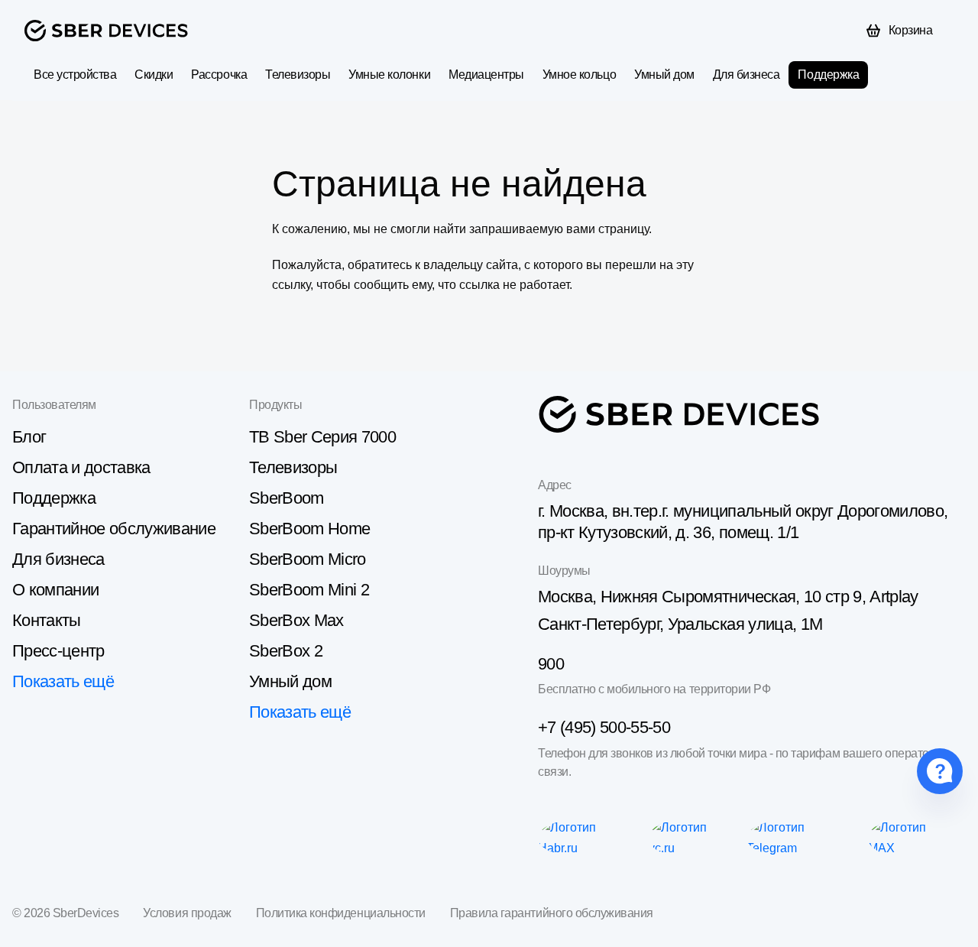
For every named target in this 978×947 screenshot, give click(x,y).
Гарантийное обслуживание (113, 528)
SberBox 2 (285, 650)
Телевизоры (297, 74)
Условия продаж (187, 912)
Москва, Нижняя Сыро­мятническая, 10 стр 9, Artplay (728, 596)
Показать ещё (63, 681)
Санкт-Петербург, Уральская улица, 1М (680, 624)
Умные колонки (389, 74)
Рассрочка (219, 74)
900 (551, 663)
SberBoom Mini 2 (309, 589)
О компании (55, 589)
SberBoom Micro (307, 559)
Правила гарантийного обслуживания (551, 912)
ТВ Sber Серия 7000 (322, 436)
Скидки (153, 74)
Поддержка (828, 74)
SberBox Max (296, 620)
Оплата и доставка (81, 467)
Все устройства (75, 74)
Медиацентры (486, 74)
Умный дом (664, 74)
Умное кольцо (579, 74)
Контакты (46, 620)
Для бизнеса (746, 74)
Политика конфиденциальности (341, 912)
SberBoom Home (309, 528)
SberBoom (286, 498)
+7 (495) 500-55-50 (604, 727)
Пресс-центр (58, 650)
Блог (29, 436)
